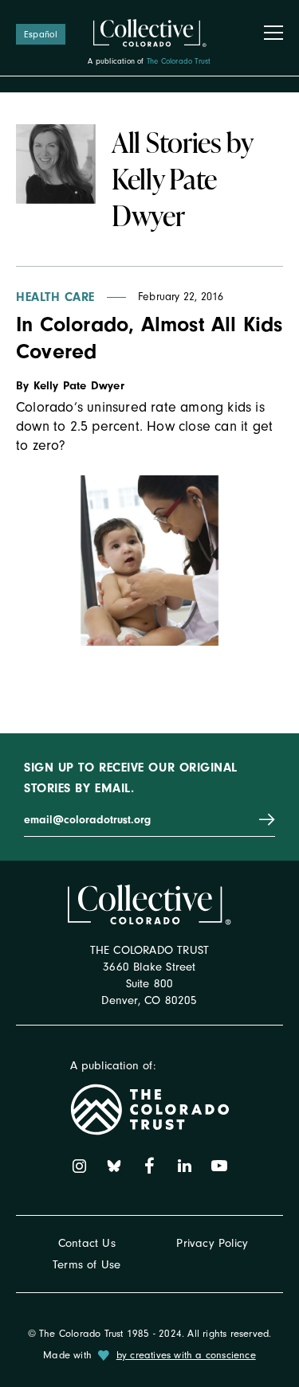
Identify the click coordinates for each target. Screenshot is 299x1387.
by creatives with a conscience (186, 1355)
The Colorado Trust (179, 61)
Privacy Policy (212, 1243)
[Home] (150, 33)
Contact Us (87, 1243)
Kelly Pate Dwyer (78, 386)
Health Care (55, 297)
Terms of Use (86, 1265)
